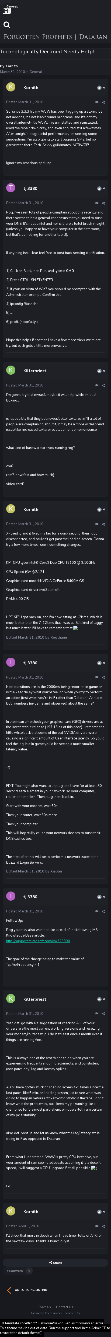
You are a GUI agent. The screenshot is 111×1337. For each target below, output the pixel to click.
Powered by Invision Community (55, 1313)
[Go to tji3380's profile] (11, 188)
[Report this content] (96, 102)
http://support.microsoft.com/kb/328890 (38, 941)
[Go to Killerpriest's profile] (11, 371)
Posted (24, 102)
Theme (43, 1307)
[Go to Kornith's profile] (11, 87)
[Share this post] (103, 102)
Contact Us (64, 1307)
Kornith (11, 66)
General (35, 71)
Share (57, 1263)
